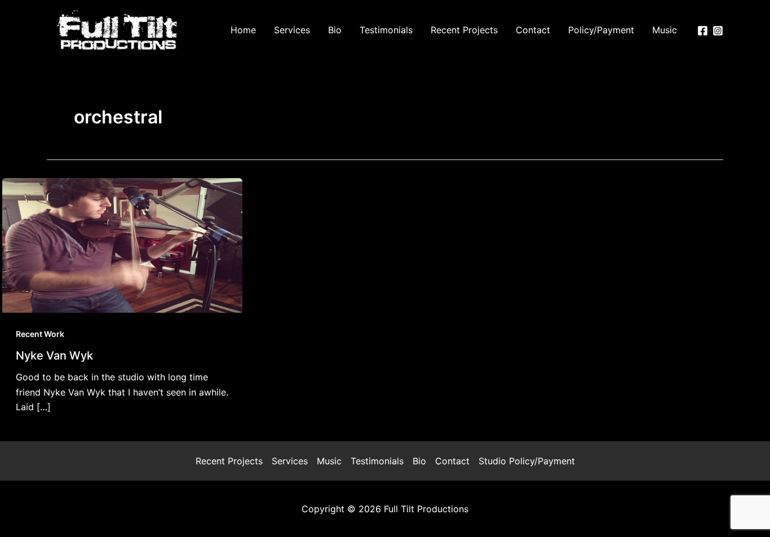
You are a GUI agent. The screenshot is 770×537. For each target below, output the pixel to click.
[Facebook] (702, 30)
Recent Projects (229, 461)
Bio (419, 461)
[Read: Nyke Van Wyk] (122, 244)
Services (290, 461)
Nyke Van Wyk (54, 355)
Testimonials (377, 461)
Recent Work (40, 334)
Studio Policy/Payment (527, 461)
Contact (452, 461)
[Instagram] (718, 30)
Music (329, 461)
